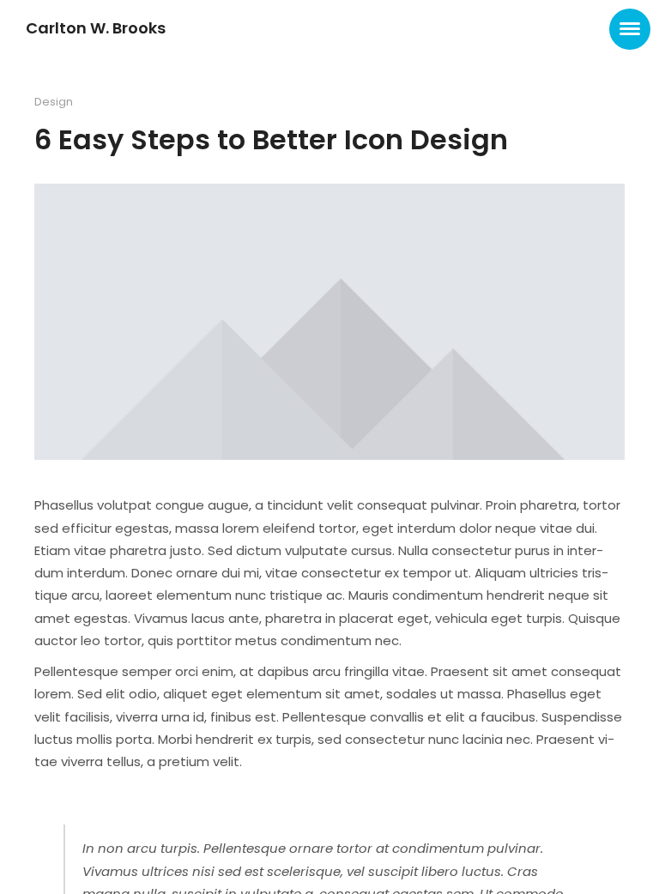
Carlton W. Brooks (96, 28)
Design (53, 102)
